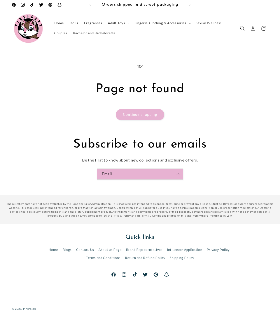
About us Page (110, 250)
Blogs (67, 250)
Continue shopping (140, 114)
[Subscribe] (178, 174)
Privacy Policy (218, 250)
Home (53, 250)
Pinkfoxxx (29, 308)
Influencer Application (184, 250)
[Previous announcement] (90, 4)
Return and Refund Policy (145, 258)
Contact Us (85, 250)
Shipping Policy (182, 258)
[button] (118, 23)
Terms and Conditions (103, 258)
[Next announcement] (190, 4)
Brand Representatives (144, 250)
